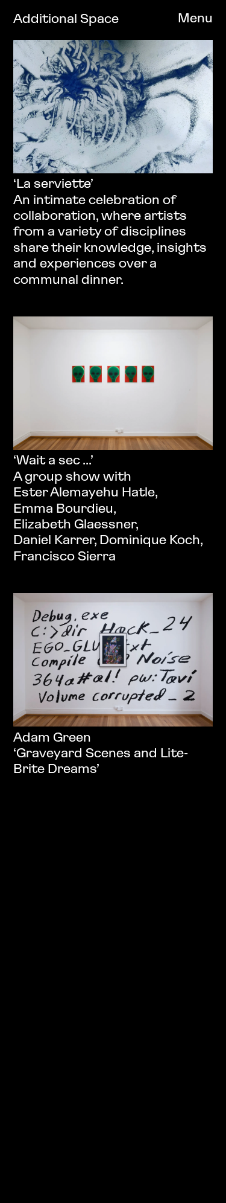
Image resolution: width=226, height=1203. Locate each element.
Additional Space (66, 19)
